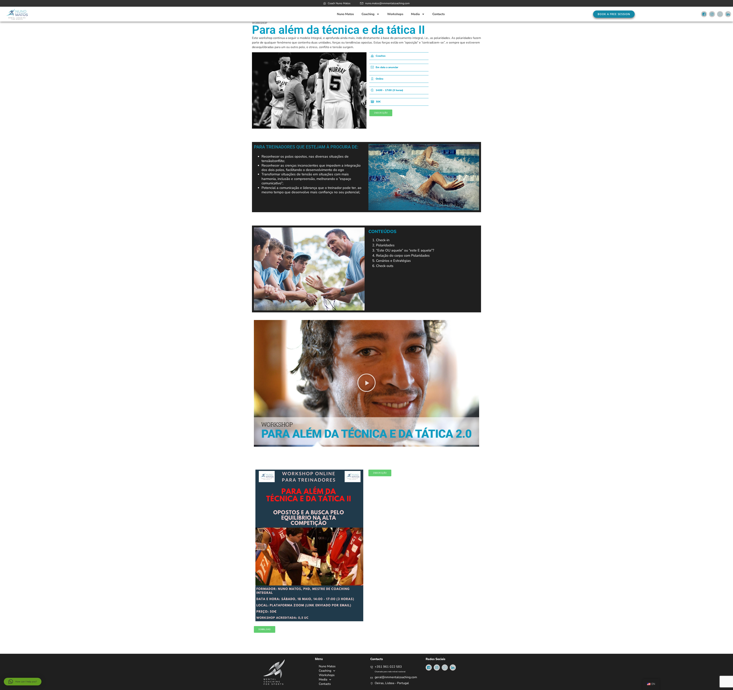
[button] (366, 383)
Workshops (395, 14)
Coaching (368, 14)
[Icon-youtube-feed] (720, 14)
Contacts (438, 14)
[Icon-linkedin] (728, 14)
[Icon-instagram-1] (712, 14)
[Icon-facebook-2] (704, 14)
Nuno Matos (345, 14)
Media (415, 14)
